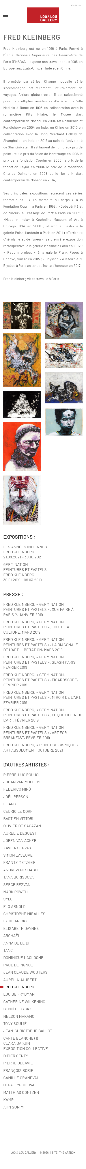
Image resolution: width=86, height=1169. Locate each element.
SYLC (8, 898)
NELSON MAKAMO (18, 1016)
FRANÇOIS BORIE (18, 1070)
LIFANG (9, 803)
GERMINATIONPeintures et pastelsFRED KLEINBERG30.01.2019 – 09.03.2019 (25, 572)
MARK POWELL (16, 891)
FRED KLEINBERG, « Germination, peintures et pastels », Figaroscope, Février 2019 (40, 679)
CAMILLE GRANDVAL (21, 1077)
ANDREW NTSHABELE (22, 869)
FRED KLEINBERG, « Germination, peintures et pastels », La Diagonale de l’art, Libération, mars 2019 (40, 644)
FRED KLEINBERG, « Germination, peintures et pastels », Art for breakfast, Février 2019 (35, 732)
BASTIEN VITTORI (18, 818)
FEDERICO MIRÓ (17, 789)
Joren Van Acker (19, 840)
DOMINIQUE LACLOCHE (23, 957)
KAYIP (8, 1099)
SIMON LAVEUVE (18, 855)
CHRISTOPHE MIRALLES (24, 913)
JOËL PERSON (15, 796)
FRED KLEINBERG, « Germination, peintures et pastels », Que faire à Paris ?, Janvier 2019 (38, 609)
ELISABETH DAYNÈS (21, 928)
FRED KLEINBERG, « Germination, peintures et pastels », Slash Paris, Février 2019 (40, 662)
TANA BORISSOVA (18, 877)
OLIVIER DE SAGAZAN (22, 825)
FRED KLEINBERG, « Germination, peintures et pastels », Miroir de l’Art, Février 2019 (42, 697)
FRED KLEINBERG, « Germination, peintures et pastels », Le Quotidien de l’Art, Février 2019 (42, 714)
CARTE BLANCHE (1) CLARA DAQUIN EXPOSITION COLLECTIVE (25, 1043)
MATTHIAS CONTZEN (21, 1092)
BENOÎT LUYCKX (17, 1008)
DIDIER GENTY (15, 1055)
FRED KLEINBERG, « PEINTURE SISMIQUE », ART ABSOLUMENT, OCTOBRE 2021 (41, 747)
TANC (8, 950)
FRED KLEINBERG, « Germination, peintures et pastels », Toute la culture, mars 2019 (36, 626)
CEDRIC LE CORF (17, 811)
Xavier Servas (17, 847)
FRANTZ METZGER (19, 862)
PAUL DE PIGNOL (18, 964)
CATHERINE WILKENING (24, 1001)
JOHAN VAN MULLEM (21, 781)
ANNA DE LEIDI (16, 943)
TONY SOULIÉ (15, 1023)
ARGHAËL (11, 935)
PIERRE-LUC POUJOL (22, 774)
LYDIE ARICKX (15, 920)
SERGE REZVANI (17, 884)
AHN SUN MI (13, 1107)
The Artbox (67, 1152)
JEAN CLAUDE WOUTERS (25, 972)
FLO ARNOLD (14, 906)
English (76, 5)
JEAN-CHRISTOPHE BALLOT (27, 1030)
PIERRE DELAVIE (18, 1062)
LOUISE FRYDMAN (19, 994)
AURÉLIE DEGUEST (20, 833)
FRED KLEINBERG (18, 986)
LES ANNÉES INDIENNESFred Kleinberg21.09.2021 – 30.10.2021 (25, 552)
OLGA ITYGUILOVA (18, 1084)
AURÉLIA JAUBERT (20, 979)
